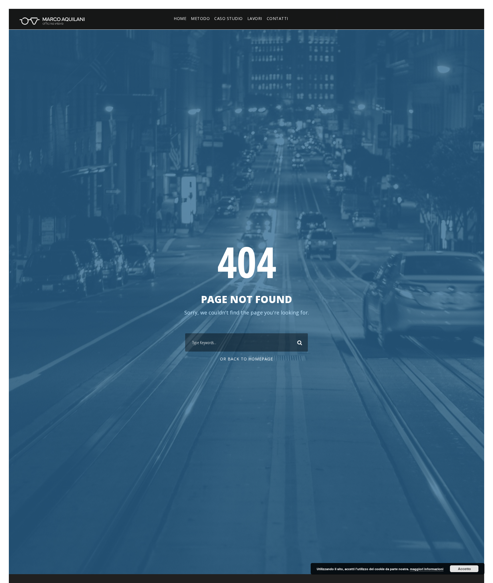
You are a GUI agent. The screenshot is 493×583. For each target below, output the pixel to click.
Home (180, 18)
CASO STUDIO (228, 18)
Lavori (254, 18)
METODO (200, 18)
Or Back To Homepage (246, 359)
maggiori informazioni (426, 569)
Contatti (277, 18)
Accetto (464, 568)
